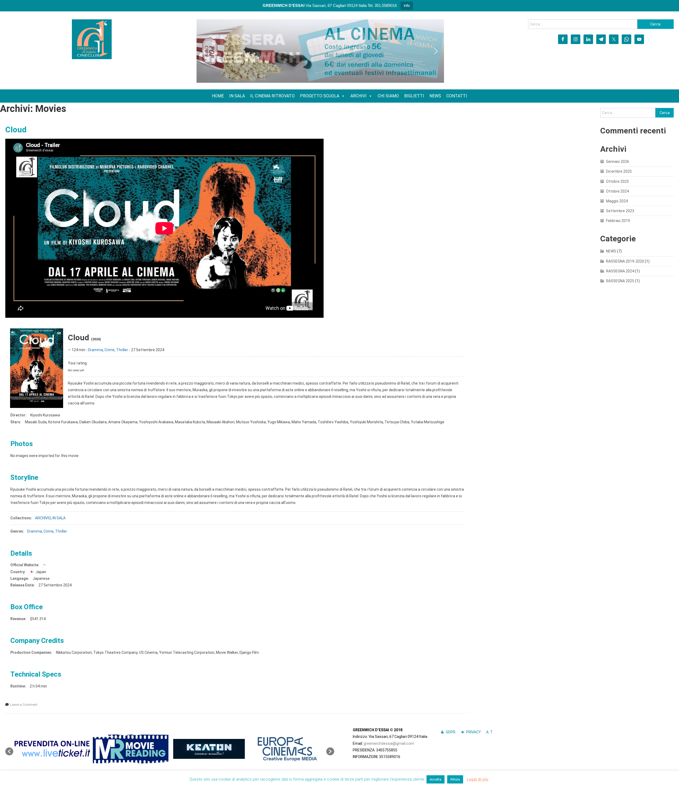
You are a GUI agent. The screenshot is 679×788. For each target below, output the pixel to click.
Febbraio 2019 (618, 221)
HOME (218, 95)
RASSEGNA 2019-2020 (625, 261)
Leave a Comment (23, 705)
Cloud (16, 129)
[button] (205, 51)
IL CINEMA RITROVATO (272, 95)
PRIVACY (473, 732)
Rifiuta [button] (455, 779)
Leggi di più (477, 779)
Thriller (122, 350)
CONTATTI (456, 95)
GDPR (450, 732)
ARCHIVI (358, 95)
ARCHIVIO (43, 518)
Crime (110, 350)
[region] (320, 51)
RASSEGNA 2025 (620, 281)
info (407, 5)
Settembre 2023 (620, 211)
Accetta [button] (435, 779)
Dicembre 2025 (619, 171)
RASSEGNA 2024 (620, 271)
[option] (52, 749)
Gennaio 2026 (617, 161)
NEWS (435, 95)
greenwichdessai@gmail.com (389, 743)
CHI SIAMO (388, 95)
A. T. (489, 732)
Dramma (95, 350)
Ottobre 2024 (617, 191)
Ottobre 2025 (617, 181)
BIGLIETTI (414, 95)
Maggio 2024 (617, 201)
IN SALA (237, 95)
